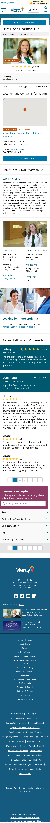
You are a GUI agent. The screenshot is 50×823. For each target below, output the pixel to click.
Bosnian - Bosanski (16, 741)
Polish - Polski (36, 751)
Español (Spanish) (16, 732)
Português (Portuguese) (16, 723)
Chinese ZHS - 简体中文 (33, 755)
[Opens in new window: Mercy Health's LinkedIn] (34, 596)
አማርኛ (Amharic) (16, 714)
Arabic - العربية (25, 764)
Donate (25, 663)
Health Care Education (25, 671)
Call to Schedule (26, 22)
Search (46, 11)
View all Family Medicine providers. (18, 327)
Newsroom (25, 675)
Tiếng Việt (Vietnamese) (12, 737)
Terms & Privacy (20, 788)
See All (21, 605)
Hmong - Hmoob (14, 755)
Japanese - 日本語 (33, 769)
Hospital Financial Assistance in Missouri (25, 818)
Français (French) (33, 714)
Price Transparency (25, 667)
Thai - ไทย (37, 760)
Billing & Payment (25, 644)
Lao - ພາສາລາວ (41, 737)
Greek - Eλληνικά (34, 741)
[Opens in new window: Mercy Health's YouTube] (28, 596)
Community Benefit (25, 687)
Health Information (25, 652)
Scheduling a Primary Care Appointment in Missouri (25, 821)
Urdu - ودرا (26, 760)
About (6, 86)
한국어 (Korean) (33, 718)
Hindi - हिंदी (28, 737)
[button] (24, 110)
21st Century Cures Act (36, 788)
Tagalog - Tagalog (33, 732)
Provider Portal (25, 695)
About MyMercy (25, 640)
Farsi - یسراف (14, 760)
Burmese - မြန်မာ (40, 764)
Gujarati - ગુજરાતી (16, 769)
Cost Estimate (25, 683)
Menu (4, 11)
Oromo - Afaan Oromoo (18, 751)
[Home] (17, 9)
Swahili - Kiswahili (36, 746)
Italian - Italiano (25, 774)
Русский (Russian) (36, 723)
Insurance (41, 86)
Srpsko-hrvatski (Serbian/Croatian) (25, 727)
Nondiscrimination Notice (25, 680)
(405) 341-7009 (17, 149)
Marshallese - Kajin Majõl (16, 746)
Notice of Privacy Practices (25, 656)
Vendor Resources (25, 699)
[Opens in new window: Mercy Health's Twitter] (22, 596)
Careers (25, 648)
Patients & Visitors (25, 691)
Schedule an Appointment (25, 660)
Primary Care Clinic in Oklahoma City (25, 814)
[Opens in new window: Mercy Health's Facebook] (16, 596)
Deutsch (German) (17, 718)
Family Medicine (8, 34)
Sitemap (9, 788)
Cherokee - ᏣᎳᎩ (10, 764)
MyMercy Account (7, 3)
